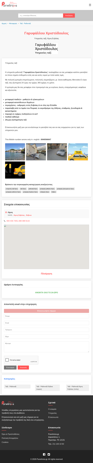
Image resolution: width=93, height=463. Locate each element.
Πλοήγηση (46, 273)
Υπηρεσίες (52, 413)
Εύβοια (29, 215)
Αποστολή (23, 367)
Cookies (5, 442)
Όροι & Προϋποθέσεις (11, 434)
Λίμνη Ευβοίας (19, 215)
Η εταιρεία (52, 409)
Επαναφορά (10, 367)
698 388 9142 (24, 221)
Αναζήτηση (69, 15)
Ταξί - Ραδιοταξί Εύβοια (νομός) (44, 388)
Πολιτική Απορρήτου (10, 438)
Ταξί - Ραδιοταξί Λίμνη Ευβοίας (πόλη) (75, 388)
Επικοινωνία (53, 417)
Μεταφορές (13, 23)
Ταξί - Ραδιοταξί (25, 23)
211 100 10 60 (58, 444)
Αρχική (4, 23)
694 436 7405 (12, 221)
